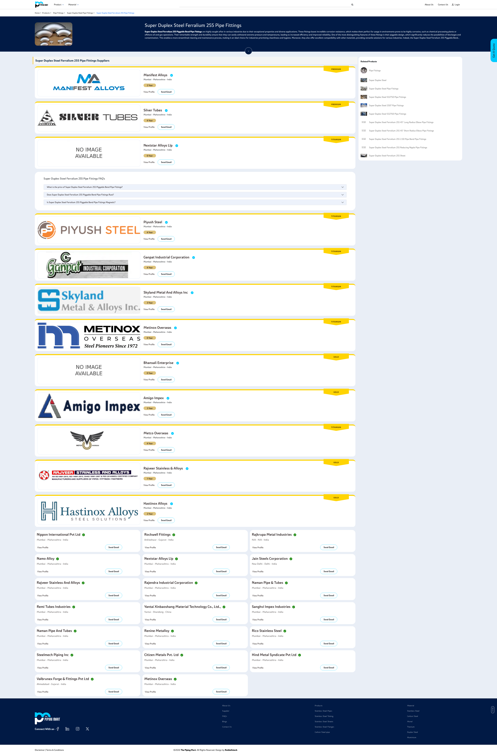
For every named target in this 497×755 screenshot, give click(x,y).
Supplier (225, 711)
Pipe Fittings (58, 13)
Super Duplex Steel (377, 80)
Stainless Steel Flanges (324, 727)
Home (37, 13)
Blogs (224, 721)
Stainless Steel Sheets (324, 721)
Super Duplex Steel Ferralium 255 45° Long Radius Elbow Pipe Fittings (401, 122)
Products (46, 13)
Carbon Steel (412, 716)
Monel (410, 721)
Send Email (166, 92)
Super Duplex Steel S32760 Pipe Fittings (387, 114)
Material (72, 4)
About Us (429, 4)
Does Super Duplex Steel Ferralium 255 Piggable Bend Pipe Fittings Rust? (80, 194)
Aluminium (411, 737)
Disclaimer (40, 750)
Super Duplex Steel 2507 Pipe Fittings (386, 105)
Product (58, 4)
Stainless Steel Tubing (324, 716)
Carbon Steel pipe (322, 732)
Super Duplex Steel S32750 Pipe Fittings (387, 97)
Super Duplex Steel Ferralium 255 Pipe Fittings (115, 13)
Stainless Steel (413, 711)
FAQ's (224, 716)
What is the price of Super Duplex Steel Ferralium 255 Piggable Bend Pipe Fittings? (85, 187)
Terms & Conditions (55, 750)
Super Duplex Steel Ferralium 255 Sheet (387, 155)
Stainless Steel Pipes (323, 711)
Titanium (411, 727)
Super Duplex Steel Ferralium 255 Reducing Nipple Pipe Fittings (398, 147)
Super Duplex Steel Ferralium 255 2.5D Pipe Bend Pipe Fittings (397, 139)
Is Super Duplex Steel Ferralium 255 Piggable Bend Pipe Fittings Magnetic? (81, 202)
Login (457, 4)
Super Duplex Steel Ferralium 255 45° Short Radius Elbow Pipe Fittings (401, 130)
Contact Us (443, 4)
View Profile (149, 92)
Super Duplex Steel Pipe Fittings (80, 13)
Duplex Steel (412, 732)
